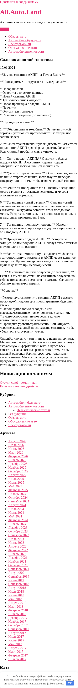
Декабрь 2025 (17, 463)
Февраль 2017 (18, 655)
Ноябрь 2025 (17, 467)
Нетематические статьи (33, 410)
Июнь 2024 (16, 512)
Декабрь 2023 (17, 527)
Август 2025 (17, 475)
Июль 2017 (16, 636)
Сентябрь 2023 (18, 535)
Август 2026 (17, 441)
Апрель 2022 (17, 546)
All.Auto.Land (20, 12)
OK (70, 683)
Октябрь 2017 (18, 625)
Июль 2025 (16, 479)
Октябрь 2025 (18, 471)
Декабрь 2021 (17, 557)
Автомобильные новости (26, 51)
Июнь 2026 (16, 448)
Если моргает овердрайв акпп (21, 386)
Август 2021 (17, 572)
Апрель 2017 (17, 648)
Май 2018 (15, 599)
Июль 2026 (16, 445)
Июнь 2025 (16, 482)
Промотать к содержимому (19, 2)
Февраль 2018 (18, 610)
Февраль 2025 (18, 490)
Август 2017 (17, 633)
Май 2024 (15, 516)
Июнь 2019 (16, 580)
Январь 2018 (17, 614)
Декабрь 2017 (17, 618)
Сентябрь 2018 (18, 584)
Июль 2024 (16, 509)
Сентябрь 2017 (18, 629)
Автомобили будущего (24, 40)
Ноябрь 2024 (17, 494)
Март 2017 (15, 651)
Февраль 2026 (18, 456)
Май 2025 (15, 486)
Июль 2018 (16, 591)
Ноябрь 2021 (17, 561)
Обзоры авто (17, 36)
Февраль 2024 (18, 520)
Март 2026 (15, 452)
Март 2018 (15, 606)
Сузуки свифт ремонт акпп (19, 382)
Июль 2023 (16, 539)
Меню (4, 29)
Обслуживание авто (22, 47)
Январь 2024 (17, 524)
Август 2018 (17, 587)
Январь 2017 (17, 659)
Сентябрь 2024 (18, 501)
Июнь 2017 (16, 640)
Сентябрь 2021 (18, 569)
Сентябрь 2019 (18, 576)
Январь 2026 (17, 460)
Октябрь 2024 (18, 497)
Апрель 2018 (17, 603)
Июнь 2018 (16, 595)
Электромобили (19, 44)
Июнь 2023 (16, 542)
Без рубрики (17, 414)
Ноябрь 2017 (17, 621)
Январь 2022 (17, 554)
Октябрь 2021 (18, 565)
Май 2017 (15, 644)
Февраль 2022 (18, 550)
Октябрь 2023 (18, 531)
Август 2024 (17, 505)
